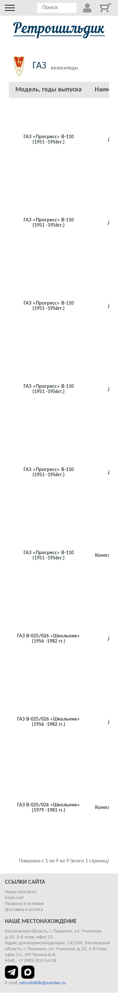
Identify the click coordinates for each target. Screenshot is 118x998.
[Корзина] (105, 7)
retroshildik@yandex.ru (42, 983)
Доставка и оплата (24, 909)
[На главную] (59, 30)
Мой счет (14, 897)
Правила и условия (24, 903)
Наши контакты (21, 892)
